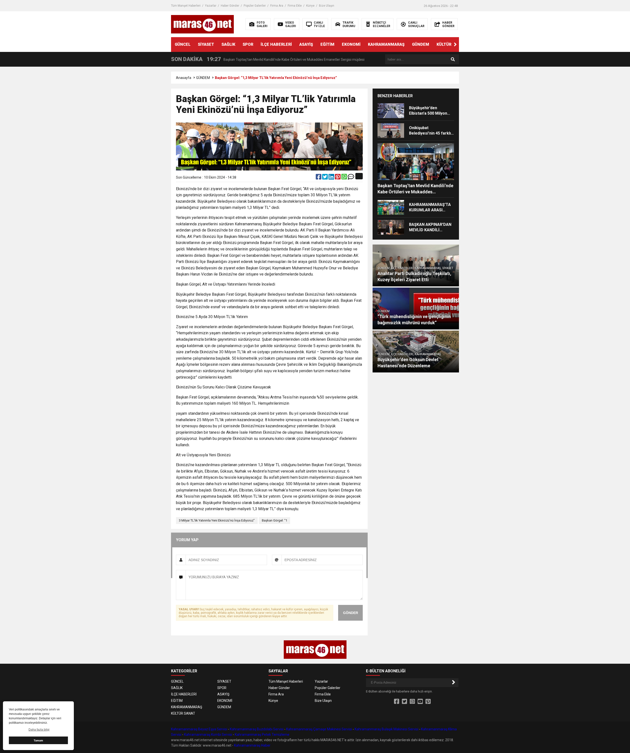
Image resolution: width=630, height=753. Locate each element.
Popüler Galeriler (255, 5)
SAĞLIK (228, 44)
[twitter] (325, 178)
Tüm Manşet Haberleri (186, 5)
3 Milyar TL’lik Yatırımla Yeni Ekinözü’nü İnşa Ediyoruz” (217, 520)
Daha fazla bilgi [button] (39, 729)
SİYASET (206, 44)
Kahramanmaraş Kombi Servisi (208, 735)
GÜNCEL (182, 44)
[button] (455, 44)
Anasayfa (183, 78)
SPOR (248, 44)
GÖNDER (350, 613)
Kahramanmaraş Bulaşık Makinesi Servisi (386, 729)
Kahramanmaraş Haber (252, 745)
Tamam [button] (38, 740)
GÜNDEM (420, 44)
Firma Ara (276, 5)
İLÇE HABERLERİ (276, 44)
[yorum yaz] (351, 178)
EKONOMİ (351, 44)
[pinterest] (338, 178)
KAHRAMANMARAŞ (386, 44)
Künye (310, 5)
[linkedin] (332, 178)
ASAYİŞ (306, 44)
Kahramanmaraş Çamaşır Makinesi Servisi (319, 729)
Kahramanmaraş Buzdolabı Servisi (257, 729)
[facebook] (319, 178)
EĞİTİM (327, 44)
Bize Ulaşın (326, 5)
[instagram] (412, 701)
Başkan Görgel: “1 (274, 520)
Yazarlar (210, 5)
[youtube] (420, 701)
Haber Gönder (230, 5)
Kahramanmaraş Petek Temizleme (262, 735)
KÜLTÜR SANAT (451, 44)
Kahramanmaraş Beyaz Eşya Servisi (199, 729)
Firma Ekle (295, 5)
